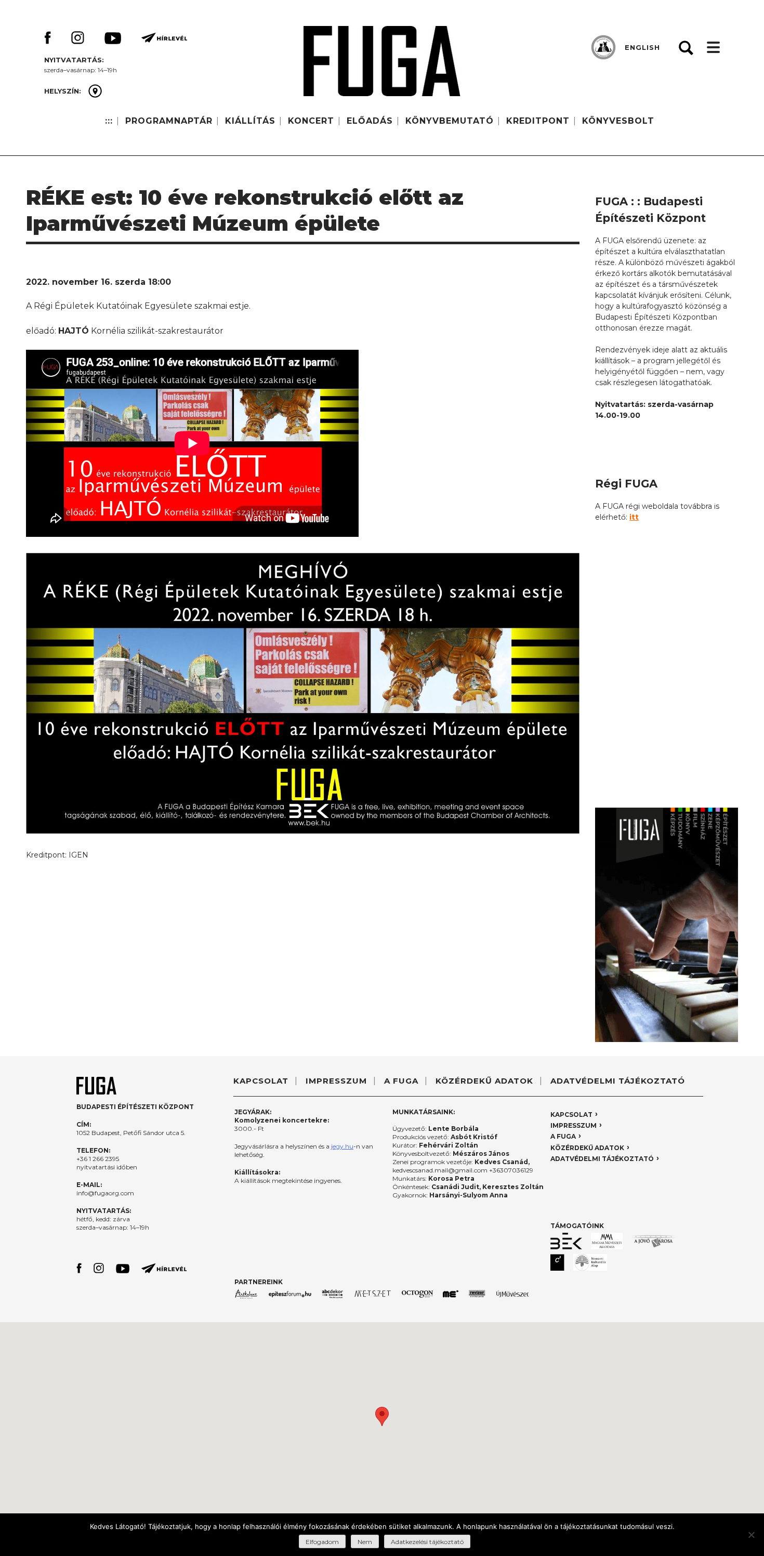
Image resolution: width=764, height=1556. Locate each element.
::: (109, 121)
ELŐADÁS (370, 121)
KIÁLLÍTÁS (250, 121)
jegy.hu (342, 1146)
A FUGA (401, 1081)
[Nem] (751, 1534)
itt (634, 517)
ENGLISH (642, 47)
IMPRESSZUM (336, 1081)
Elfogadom (322, 1542)
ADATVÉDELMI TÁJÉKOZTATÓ (617, 1081)
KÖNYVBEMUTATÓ (449, 121)
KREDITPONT (538, 121)
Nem (365, 1542)
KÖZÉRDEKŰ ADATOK (484, 1081)
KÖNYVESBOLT (618, 121)
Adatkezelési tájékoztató (427, 1542)
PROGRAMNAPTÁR (169, 121)
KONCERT (311, 121)
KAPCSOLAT (260, 1081)
